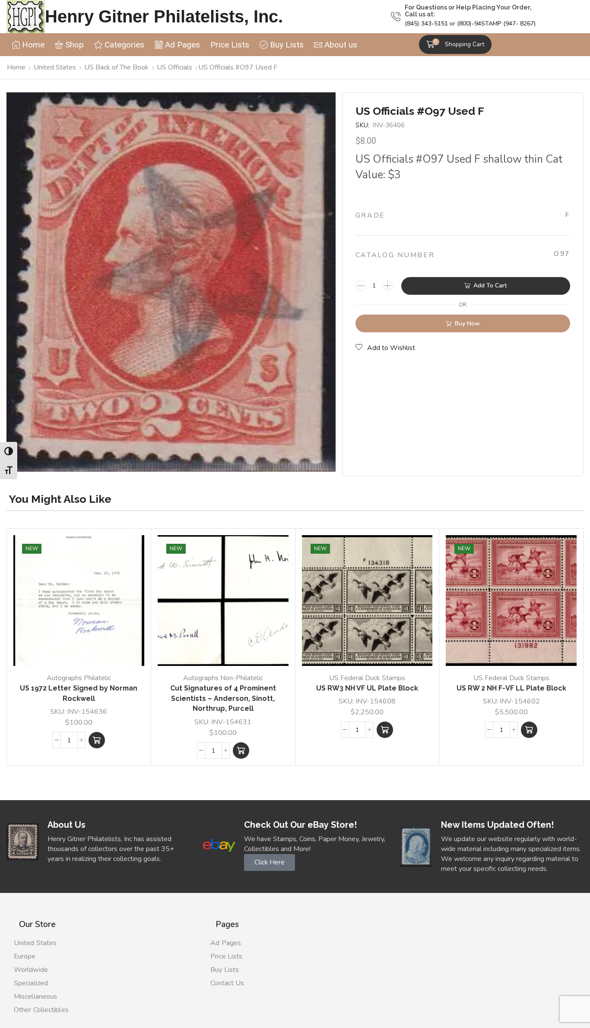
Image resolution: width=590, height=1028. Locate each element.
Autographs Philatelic (79, 678)
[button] (455, 44)
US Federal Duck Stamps (367, 678)
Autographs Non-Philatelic (223, 678)
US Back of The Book (116, 67)
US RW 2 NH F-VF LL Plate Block (511, 688)
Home (16, 67)
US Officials (174, 67)
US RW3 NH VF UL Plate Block (367, 688)
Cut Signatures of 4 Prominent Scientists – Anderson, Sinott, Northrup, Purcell (223, 698)
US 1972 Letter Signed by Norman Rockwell (78, 693)
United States (55, 67)
